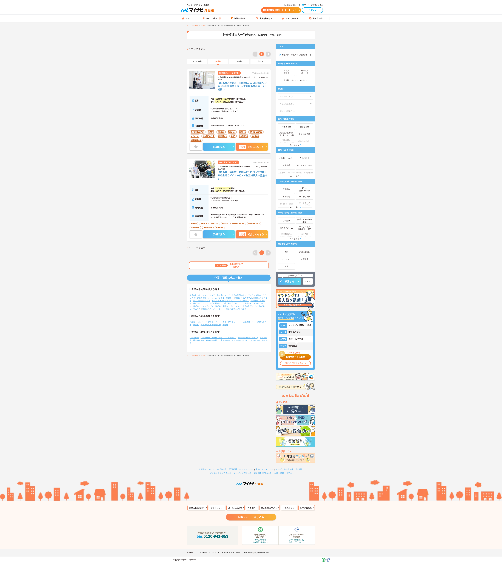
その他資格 (255, 340)
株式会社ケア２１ (235, 303)
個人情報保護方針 (262, 552)
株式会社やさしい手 (218, 303)
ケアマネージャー (213, 322)
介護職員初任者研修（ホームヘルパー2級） (218, 338)
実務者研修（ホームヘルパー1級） (235, 340)
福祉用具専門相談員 (263, 473)
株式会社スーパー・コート (213, 309)
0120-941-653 (216, 536)
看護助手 (233, 469)
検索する (289, 281)
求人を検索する (266, 18)
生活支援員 (279, 473)
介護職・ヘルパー (197, 322)
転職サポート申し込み (251, 517)
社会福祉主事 (198, 340)
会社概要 (203, 552)
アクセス (212, 552)
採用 (238, 552)
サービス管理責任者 (243, 473)
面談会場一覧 (239, 18)
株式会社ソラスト (200, 303)
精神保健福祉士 (212, 340)
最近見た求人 (318, 18)
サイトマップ (216, 508)
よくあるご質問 (235, 508)
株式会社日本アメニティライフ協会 (246, 295)
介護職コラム (288, 508)
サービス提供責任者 (284, 469)
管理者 (225, 325)
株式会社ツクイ (223, 295)
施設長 (196, 325)
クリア (308, 281)
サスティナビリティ (226, 552)
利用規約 (251, 508)
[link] (197, 61)
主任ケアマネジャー (231, 322)
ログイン (312, 10)
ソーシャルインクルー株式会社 (220, 298)
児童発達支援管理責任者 (211, 325)
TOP (188, 18)
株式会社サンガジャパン (203, 306)
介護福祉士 (194, 338)
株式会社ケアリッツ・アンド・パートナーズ (230, 301)
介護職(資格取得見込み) (248, 338)
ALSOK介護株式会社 (201, 301)
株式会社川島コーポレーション (228, 306)
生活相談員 (245, 322)
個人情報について (269, 508)
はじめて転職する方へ (295, 363)
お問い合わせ (306, 508)
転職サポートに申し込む (280, 10)
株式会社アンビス (250, 306)
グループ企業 (247, 552)
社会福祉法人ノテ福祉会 (236, 309)
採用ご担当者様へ (197, 508)
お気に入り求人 (292, 18)
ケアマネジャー (246, 469)
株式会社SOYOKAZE (244, 298)
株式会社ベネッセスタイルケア (202, 295)
